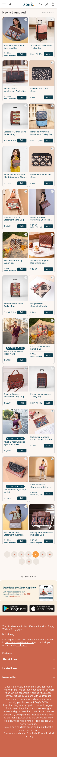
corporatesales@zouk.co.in (19, 642)
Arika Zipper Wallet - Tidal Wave (14, 352)
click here (21, 645)
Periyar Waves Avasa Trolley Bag (40, 395)
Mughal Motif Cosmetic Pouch (38, 305)
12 (29, 561)
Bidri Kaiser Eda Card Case (40, 175)
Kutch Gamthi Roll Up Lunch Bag (40, 347)
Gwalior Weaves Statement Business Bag (40, 218)
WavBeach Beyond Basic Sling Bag (39, 261)
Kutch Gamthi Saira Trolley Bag (13, 305)
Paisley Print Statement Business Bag (41, 533)
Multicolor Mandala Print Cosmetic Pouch (41, 438)
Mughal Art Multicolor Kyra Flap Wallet (14, 443)
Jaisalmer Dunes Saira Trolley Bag (15, 133)
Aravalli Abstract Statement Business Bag (13, 533)
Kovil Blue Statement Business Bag (14, 46)
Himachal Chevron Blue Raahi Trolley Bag (41, 133)
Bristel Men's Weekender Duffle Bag (15, 89)
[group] (28, 591)
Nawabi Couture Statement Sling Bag (14, 218)
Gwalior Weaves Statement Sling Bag (14, 395)
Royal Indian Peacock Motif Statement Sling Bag (14, 176)
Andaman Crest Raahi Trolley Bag (41, 46)
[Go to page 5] (36, 561)
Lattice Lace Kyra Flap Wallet (15, 490)
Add (22, 54)
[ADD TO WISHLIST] (25, 19)
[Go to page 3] (7, 554)
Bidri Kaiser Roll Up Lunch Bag (13, 261)
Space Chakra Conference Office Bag (39, 486)
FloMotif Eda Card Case (39, 89)
